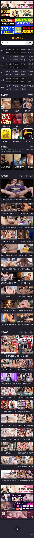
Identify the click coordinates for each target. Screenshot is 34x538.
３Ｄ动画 (30, 57)
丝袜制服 (15, 60)
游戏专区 (30, 49)
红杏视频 (8, 89)
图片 (2, 73)
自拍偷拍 (15, 57)
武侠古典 (30, 78)
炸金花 (16, 52)
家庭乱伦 (15, 78)
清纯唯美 (15, 74)
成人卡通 (23, 64)
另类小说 (15, 82)
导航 (2, 87)
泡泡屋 (16, 89)
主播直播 (23, 60)
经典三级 (15, 67)
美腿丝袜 (8, 74)
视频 (2, 58)
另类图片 (30, 74)
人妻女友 (23, 78)
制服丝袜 (8, 67)
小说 (2, 80)
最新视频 (4, 176)
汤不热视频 (30, 86)
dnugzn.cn (17, 38)
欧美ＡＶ (23, 57)
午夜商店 (15, 86)
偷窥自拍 (8, 71)
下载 (31, 147)
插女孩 (8, 86)
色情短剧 (23, 89)
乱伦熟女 (23, 67)
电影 (2, 65)
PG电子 (8, 49)
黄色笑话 (23, 82)
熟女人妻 (8, 60)
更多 (31, 176)
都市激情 (8, 78)
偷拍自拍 (15, 64)
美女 (20, 176)
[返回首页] (31, 534)
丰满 (20, 332)
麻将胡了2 (8, 52)
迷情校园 (8, 82)
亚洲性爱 (8, 64)
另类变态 (30, 67)
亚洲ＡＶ (8, 57)
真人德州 (15, 49)
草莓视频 (23, 86)
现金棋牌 (23, 52)
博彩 (2, 51)
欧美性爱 (30, 64)
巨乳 (26, 176)
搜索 (30, 43)
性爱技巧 (30, 82)
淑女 (26, 332)
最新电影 (4, 332)
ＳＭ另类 (30, 60)
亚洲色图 (15, 71)
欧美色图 (23, 71)
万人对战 (23, 49)
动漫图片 (30, 71)
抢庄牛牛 (30, 52)
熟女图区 (23, 74)
